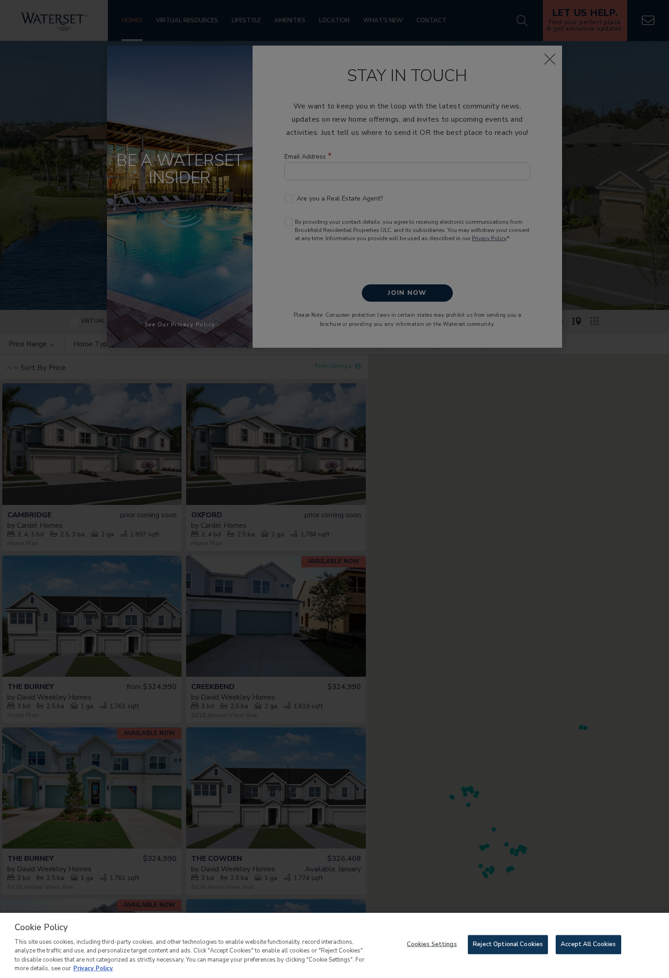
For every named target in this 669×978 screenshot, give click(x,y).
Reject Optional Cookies (508, 944)
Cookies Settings (432, 944)
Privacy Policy (93, 968)
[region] (334, 945)
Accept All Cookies (588, 944)
